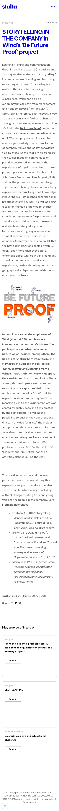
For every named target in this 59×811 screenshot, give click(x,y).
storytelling (47, 74)
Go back (52, 22)
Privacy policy (48, 799)
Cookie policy (29, 802)
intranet (45, 344)
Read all (13, 660)
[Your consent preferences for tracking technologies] (5, 806)
